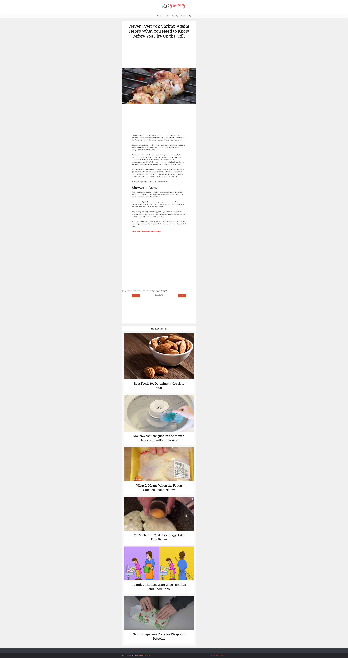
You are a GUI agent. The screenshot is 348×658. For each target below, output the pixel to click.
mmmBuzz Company (144, 655)
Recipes (160, 16)
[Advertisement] (159, 52)
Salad (168, 16)
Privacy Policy (215, 655)
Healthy (175, 16)
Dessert (183, 16)
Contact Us (223, 655)
